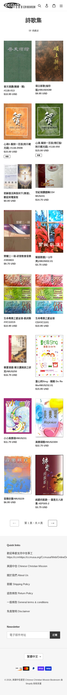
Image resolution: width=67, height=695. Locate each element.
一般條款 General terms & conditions (27, 602)
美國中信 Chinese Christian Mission (27, 566)
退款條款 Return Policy (20, 593)
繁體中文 (32, 656)
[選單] (61, 5)
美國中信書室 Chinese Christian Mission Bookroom (36, 680)
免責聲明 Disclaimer (18, 611)
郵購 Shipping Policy (18, 584)
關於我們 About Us (17, 575)
